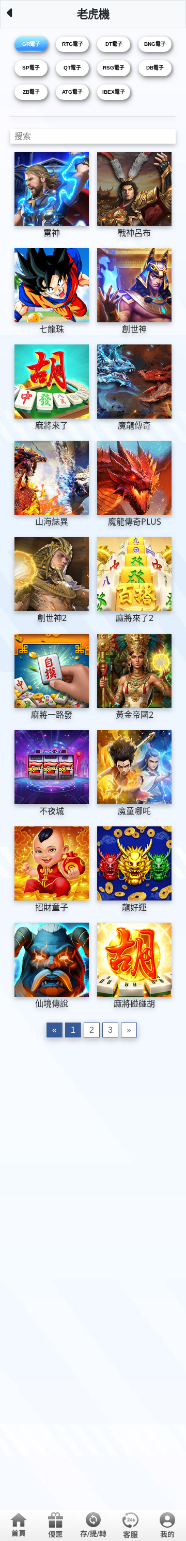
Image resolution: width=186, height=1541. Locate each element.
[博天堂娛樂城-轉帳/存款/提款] (93, 1524)
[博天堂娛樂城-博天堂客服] (130, 1524)
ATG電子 (72, 92)
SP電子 (31, 68)
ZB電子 (31, 92)
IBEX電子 (113, 92)
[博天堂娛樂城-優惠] (56, 1524)
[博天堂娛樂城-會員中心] (167, 1524)
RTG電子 (72, 44)
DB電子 (155, 68)
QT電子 (72, 68)
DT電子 (113, 44)
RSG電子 (114, 68)
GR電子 (31, 44)
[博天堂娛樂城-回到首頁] (18, 1524)
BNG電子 (155, 44)
